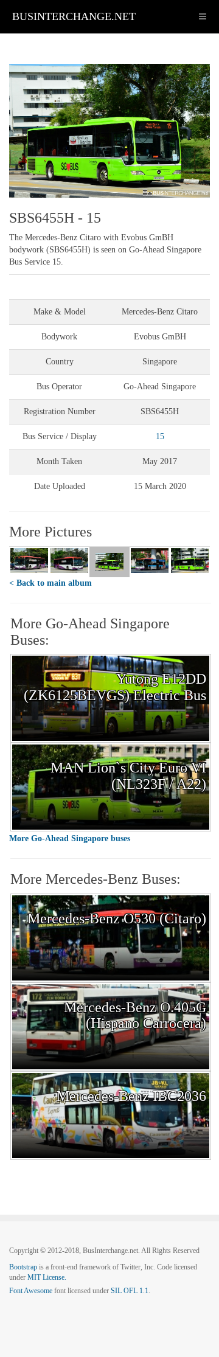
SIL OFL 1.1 (129, 1290)
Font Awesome (30, 1290)
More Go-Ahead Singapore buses (69, 838)
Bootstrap (23, 1267)
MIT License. (46, 1277)
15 (160, 436)
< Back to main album (50, 583)
